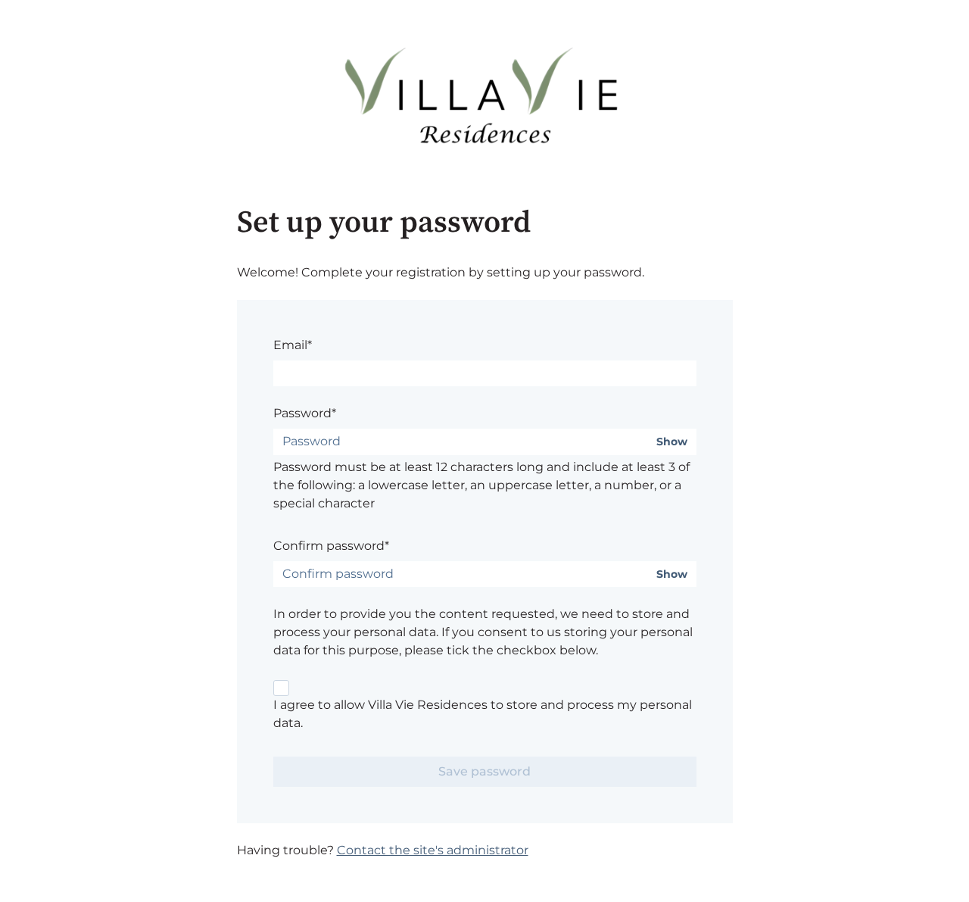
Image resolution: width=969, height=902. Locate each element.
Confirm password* (331, 545)
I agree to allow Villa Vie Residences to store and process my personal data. (482, 714)
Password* (304, 413)
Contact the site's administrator (432, 850)
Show (671, 441)
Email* (292, 345)
